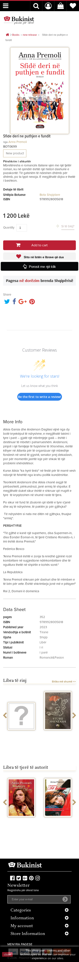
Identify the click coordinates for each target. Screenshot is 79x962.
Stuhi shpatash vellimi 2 (58, 735)
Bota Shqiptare (50, 194)
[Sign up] (65, 899)
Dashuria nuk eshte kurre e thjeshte (21, 824)
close (7, 954)
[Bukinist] (19, 20)
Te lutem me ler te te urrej (58, 822)
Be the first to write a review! (39, 397)
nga (5, 142)
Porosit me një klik (42, 266)
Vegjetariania (21, 734)
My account (22, 926)
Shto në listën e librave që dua (43, 257)
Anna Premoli (17, 142)
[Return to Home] (7, 35)
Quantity (8, 227)
